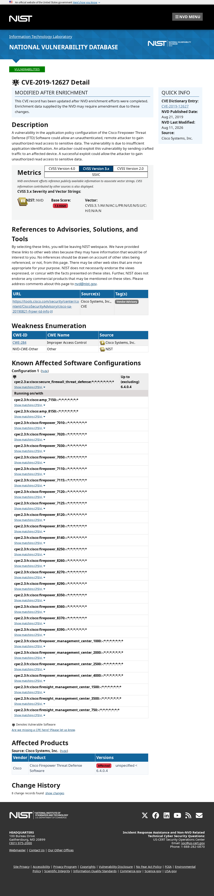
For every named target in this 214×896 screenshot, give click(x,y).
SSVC (96, 174)
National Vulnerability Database (63, 47)
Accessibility (41, 867)
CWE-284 (19, 342)
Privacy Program (65, 867)
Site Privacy (21, 867)
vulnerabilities (27, 69)
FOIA (168, 867)
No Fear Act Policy (149, 867)
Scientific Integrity (57, 871)
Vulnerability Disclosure (116, 867)
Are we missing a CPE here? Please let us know (43, 730)
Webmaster (17, 850)
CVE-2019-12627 (175, 106)
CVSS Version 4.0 (62, 168)
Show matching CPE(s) (28, 387)
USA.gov (171, 871)
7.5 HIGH (60, 206)
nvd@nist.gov (86, 283)
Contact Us (37, 850)
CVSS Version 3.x (96, 168)
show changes (54, 793)
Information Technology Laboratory (40, 36)
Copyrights (88, 867)
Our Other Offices (61, 850)
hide (45, 371)
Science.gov (153, 871)
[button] (187, 17)
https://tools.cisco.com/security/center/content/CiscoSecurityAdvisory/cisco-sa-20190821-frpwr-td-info (46, 306)
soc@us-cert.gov (193, 843)
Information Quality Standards (95, 871)
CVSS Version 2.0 (130, 168)
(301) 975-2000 (20, 843)
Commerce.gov (130, 871)
